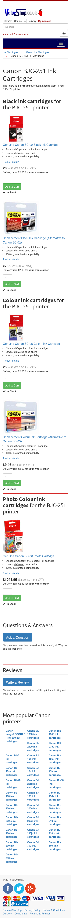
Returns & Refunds (40, 913)
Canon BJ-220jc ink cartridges (33, 833)
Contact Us (20, 20)
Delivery (32, 20)
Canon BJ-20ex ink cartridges (33, 783)
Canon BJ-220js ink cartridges (55, 833)
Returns (8, 20)
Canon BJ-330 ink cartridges (12, 858)
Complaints (21, 913)
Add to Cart (12, 186)
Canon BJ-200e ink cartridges (33, 808)
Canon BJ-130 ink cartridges (33, 796)
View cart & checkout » (15, 34)
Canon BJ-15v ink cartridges (55, 771)
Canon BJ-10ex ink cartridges (55, 759)
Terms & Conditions (54, 910)
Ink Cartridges (10, 52)
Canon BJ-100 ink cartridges (12, 796)
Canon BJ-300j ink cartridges (55, 845)
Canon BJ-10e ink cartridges (33, 759)
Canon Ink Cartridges (37, 52)
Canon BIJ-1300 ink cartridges (33, 734)
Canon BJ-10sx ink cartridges (12, 771)
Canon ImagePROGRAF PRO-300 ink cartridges (15, 736)
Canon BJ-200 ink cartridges (12, 808)
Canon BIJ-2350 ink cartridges (55, 746)
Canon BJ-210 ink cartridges (55, 820)
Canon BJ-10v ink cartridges (33, 771)
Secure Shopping (12, 910)
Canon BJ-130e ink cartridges (55, 796)
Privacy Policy (32, 910)
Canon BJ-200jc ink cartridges (12, 820)
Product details (11, 162)
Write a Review (17, 682)
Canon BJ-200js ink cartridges (33, 820)
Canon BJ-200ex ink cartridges (55, 808)
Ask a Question (17, 637)
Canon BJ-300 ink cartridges (33, 845)
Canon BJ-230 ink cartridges (12, 845)
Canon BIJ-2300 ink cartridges (33, 746)
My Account (44, 21)
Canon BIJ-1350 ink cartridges (55, 734)
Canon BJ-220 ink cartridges (12, 833)
